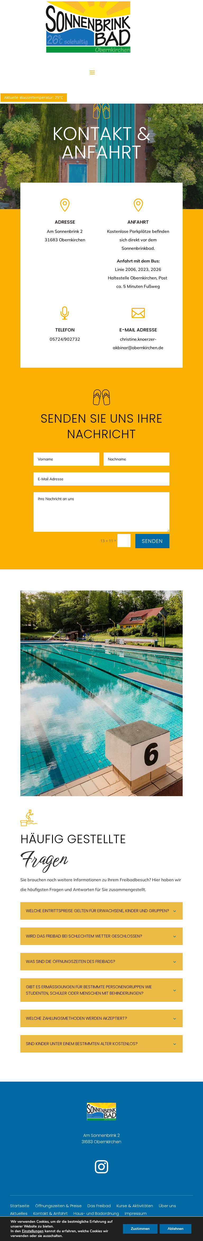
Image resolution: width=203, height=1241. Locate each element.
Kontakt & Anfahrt (50, 1214)
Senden (152, 541)
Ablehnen (175, 1228)
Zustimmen (140, 1228)
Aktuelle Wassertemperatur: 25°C (33, 97)
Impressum (136, 1214)
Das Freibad (99, 1206)
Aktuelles (18, 1214)
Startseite (19, 1206)
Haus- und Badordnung (96, 1214)
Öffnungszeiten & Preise (58, 1206)
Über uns (167, 1206)
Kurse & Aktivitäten (135, 1206)
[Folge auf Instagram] (101, 1167)
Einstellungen (33, 1231)
